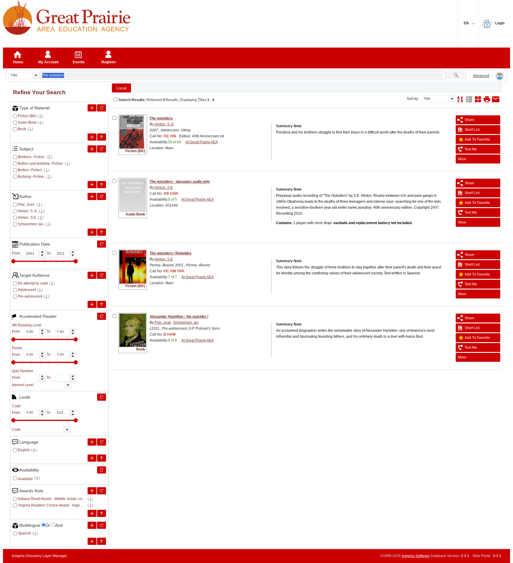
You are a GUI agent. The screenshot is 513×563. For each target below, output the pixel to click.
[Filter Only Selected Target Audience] (101, 275)
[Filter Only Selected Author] (101, 196)
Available (25, 479)
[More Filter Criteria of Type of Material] (92, 107)
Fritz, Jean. (26, 204)
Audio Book (27, 122)
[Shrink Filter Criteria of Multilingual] (101, 541)
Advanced (481, 76)
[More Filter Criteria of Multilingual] (92, 525)
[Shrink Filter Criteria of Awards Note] (101, 513)
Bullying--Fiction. (31, 176)
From (16, 331)
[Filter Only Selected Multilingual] (101, 525)
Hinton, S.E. (27, 218)
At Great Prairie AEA (202, 142)
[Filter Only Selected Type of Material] (101, 107)
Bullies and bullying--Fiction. (41, 163)
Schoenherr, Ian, (31, 224)
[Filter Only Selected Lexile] (101, 397)
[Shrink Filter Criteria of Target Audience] (101, 304)
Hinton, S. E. (28, 211)
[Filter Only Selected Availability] (101, 470)
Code (16, 429)
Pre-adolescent (30, 296)
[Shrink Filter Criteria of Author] (101, 232)
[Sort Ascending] (460, 99)
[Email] (495, 99)
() (41, 116)
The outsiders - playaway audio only (180, 182)
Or (47, 525)
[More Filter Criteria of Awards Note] (92, 490)
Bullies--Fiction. (30, 170)
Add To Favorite (477, 139)
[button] (35, 75)
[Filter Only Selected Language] (101, 442)
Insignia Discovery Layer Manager (39, 556)
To (48, 331)
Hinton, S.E (163, 187)
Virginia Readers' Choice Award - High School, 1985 (52, 505)
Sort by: (413, 99)
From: (16, 253)
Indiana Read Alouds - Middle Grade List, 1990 (52, 499)
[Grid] (478, 99)
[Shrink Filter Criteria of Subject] (101, 184)
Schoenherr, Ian (186, 322)
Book (22, 129)
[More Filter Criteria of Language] (92, 442)
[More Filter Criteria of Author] (92, 196)
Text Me (471, 149)
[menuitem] (478, 159)
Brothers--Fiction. (31, 157)
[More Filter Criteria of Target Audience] (92, 275)
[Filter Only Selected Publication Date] (101, 244)
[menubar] (478, 159)
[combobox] (20, 75)
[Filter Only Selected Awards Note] (101, 490)
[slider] (13, 261)
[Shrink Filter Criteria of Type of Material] (101, 137)
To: (49, 253)
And (59, 525)
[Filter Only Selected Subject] (101, 148)
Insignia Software (416, 556)
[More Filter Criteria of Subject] (92, 148)
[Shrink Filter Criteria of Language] (101, 458)
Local (121, 88)
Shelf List (472, 130)
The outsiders (161, 118)
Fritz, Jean (162, 322)
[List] (469, 99)
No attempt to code (33, 283)
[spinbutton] (31, 253)
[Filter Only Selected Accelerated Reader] (101, 316)
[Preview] (486, 99)
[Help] (500, 76)
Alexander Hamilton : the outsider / (179, 316)
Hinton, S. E (164, 124)
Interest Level (23, 385)
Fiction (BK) (27, 116)
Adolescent (27, 290)
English (24, 450)
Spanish (24, 533)
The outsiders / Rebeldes (170, 253)
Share (469, 120)
